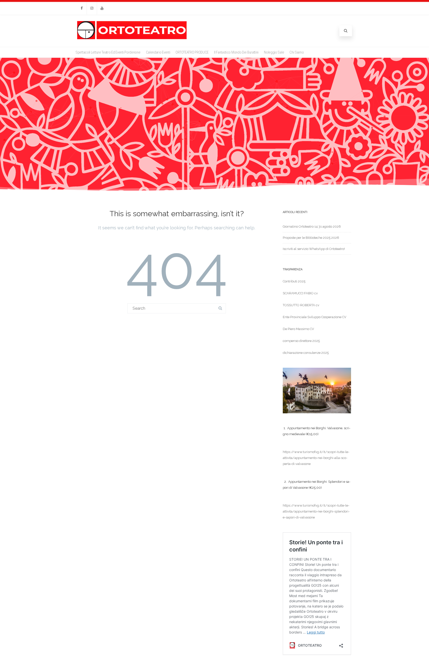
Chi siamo (296, 52)
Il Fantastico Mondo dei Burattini (236, 52)
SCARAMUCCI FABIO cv (300, 293)
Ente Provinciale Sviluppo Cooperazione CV (314, 317)
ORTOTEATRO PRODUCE (192, 52)
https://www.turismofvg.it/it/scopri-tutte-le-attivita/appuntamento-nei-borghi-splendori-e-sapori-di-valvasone (316, 511)
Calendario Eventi (158, 52)
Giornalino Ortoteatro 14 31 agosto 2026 (312, 226)
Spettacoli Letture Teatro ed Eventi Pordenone (108, 52)
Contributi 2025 (294, 281)
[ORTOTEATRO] (132, 38)
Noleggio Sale (274, 52)
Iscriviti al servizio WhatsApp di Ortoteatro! (314, 249)
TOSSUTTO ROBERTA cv (301, 305)
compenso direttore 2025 (301, 341)
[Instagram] (92, 8)
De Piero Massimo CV (298, 329)
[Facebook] (82, 8)
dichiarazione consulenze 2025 (306, 353)
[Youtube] (102, 8)
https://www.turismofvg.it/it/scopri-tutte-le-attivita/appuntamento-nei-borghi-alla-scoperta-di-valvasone (316, 458)
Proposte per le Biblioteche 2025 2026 (311, 238)
